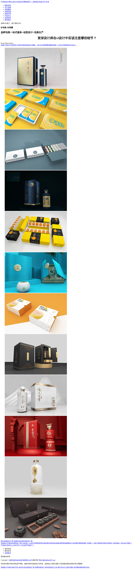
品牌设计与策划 (6, 567)
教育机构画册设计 (66, 543)
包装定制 (8, 11)
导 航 (47, 2)
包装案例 (8, 9)
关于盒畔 (8, 7)
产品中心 (8, 15)
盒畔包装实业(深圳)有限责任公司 (20, 560)
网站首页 (8, 5)
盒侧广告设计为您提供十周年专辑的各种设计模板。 (19, 45)
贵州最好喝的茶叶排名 (81, 567)
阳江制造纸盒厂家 (7, 541)
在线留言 (8, 553)
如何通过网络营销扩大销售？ (83, 543)
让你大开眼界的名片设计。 (67, 45)
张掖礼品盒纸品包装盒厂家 (23, 541)
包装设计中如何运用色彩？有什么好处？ (15, 543)
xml (54, 560)
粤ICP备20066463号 (45, 560)
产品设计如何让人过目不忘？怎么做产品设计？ (17, 545)
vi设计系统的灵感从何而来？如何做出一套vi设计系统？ (112, 543)
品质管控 (8, 17)
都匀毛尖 (15, 567)
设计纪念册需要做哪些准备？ (47, 45)
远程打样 (8, 13)
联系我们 (8, 20)
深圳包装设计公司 (51, 567)
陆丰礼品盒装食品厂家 (27, 567)
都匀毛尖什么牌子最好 (65, 567)
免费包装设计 (39, 567)
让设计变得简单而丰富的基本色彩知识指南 (44, 543)
